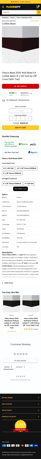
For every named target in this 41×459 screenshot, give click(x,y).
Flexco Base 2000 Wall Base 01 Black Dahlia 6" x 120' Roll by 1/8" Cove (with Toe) (30, 322)
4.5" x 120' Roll (8, 168)
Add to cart (20, 127)
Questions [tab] (19, 367)
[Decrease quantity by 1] (12, 118)
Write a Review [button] (21, 361)
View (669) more (20, 189)
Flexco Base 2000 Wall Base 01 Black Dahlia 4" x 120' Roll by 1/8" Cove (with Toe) (11, 323)
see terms (13, 146)
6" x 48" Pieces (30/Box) (12, 173)
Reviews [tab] (7, 367)
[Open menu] (3, 7)
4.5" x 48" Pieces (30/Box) (26, 168)
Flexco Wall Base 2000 (24, 18)
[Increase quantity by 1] (28, 118)
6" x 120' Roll (29, 184)
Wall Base (5, 18)
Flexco (12, 18)
